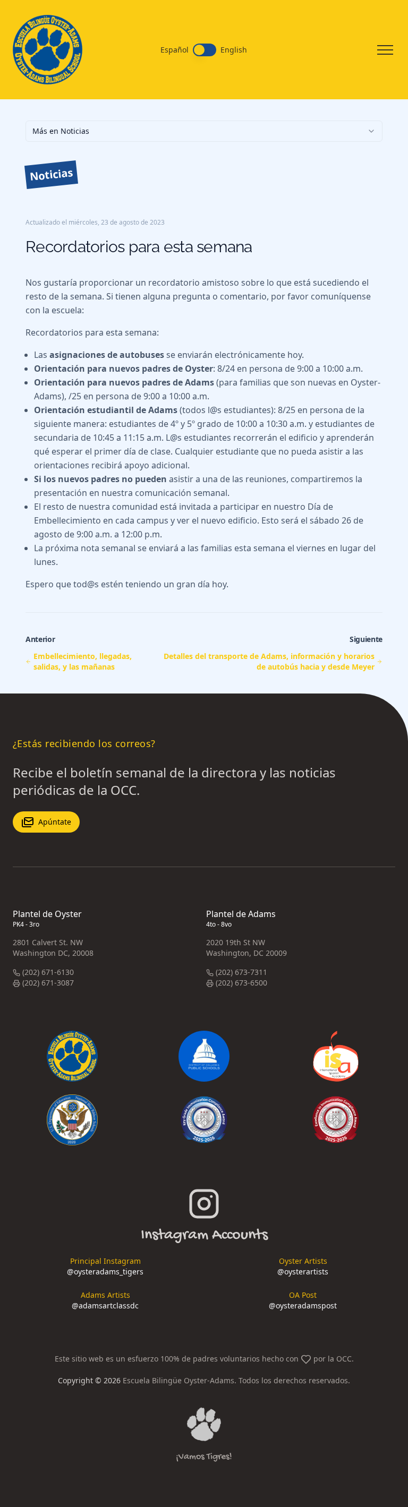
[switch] (204, 50)
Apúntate (54, 822)
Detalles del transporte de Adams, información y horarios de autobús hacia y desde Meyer (269, 661)
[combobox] (204, 131)
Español (174, 50)
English (233, 50)
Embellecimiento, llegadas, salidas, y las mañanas (82, 661)
